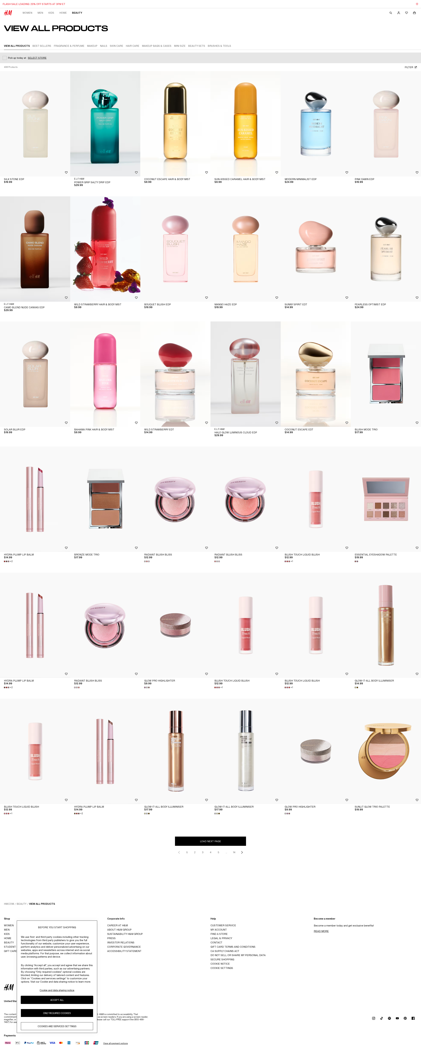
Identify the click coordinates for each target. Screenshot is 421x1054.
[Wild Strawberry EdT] (175, 374)
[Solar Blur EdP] (35, 374)
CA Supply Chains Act (224, 951)
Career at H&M (117, 925)
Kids (51, 12)
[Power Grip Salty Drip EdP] (105, 123)
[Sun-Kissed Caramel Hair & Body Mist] (245, 123)
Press (111, 938)
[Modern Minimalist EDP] (316, 123)
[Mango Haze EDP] (245, 249)
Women (27, 12)
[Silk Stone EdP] (35, 123)
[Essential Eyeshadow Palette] (386, 499)
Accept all (57, 999)
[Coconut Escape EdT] (316, 374)
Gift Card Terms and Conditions (232, 946)
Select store (37, 57)
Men (40, 12)
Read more (321, 931)
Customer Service (223, 925)
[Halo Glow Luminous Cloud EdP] (245, 374)
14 (234, 852)
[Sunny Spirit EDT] (316, 249)
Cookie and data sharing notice (57, 990)
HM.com (9, 903)
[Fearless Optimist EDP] (386, 249)
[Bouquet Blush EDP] (175, 249)
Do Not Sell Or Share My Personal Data (238, 955)
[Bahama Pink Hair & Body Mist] (105, 374)
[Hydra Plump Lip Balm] (35, 499)
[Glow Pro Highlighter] (175, 625)
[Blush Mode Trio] (386, 374)
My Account (218, 929)
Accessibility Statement (124, 951)
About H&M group (119, 929)
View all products (42, 903)
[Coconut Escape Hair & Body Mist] (175, 123)
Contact (216, 942)
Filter (409, 67)
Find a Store (219, 934)
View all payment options (115, 1043)
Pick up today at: (17, 57)
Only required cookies (57, 1013)
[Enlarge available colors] (147, 561)
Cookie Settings (221, 968)
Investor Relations (120, 942)
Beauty (77, 12)
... (226, 852)
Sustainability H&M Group (125, 934)
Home (63, 12)
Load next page (210, 841)
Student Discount (16, 946)
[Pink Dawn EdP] (386, 123)
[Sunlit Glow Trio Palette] (386, 751)
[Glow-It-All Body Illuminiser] (386, 625)
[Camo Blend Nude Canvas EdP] (35, 249)
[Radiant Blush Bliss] (175, 499)
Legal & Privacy (221, 938)
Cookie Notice (220, 963)
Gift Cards (11, 951)
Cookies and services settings (57, 1026)
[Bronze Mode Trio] (105, 499)
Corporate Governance (124, 946)
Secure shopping (222, 959)
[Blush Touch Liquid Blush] (316, 499)
